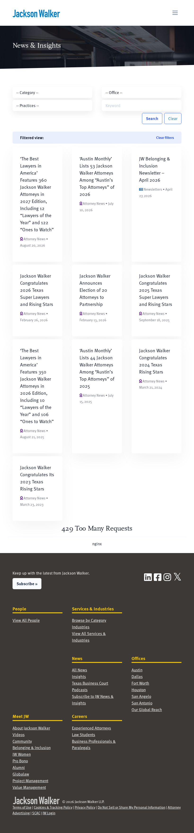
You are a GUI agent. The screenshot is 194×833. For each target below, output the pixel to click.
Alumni (19, 767)
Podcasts (80, 690)
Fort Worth (140, 683)
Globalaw (21, 774)
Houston (139, 690)
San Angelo (141, 696)
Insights (79, 676)
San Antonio (142, 703)
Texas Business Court (90, 683)
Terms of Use (22, 807)
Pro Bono (20, 761)
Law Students (83, 735)
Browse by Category (89, 620)
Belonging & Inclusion (32, 748)
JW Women (22, 754)
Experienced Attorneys (91, 728)
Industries (80, 627)
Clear (172, 118)
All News (79, 670)
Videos (19, 735)
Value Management (29, 787)
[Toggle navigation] (175, 12)
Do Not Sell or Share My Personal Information (131, 807)
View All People (26, 620)
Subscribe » (27, 583)
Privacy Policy (85, 807)
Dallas (137, 676)
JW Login (49, 813)
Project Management (30, 781)
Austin (137, 670)
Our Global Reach (147, 710)
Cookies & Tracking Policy (53, 807)
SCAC (36, 813)
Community (22, 741)
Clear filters (165, 137)
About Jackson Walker (31, 728)
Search (152, 118)
